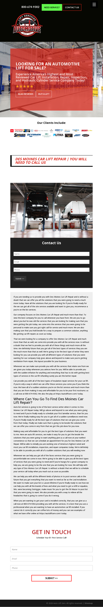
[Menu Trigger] (94, 4)
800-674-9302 (30, 6)
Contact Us (72, 7)
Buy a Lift (43, 94)
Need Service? (52, 7)
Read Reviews (25, 94)
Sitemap (89, 603)
